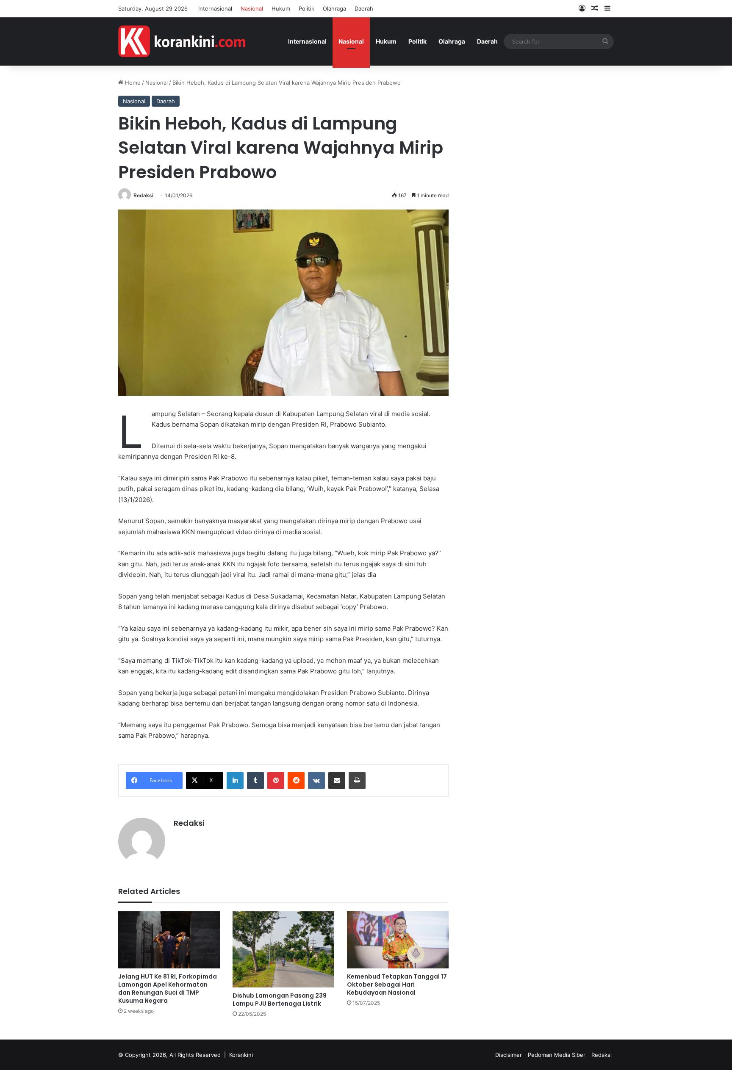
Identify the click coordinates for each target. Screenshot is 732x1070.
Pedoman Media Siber (556, 1054)
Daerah (364, 8)
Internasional (215, 8)
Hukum (281, 8)
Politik (306, 8)
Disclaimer (508, 1054)
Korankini (241, 1054)
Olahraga (334, 8)
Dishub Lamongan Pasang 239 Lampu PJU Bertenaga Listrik (280, 999)
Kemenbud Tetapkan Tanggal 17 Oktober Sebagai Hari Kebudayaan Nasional (397, 984)
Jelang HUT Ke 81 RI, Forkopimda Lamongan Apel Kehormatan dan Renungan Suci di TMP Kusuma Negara (167, 988)
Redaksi (143, 195)
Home (132, 82)
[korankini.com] (181, 41)
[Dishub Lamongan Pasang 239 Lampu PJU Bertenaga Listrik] (283, 949)
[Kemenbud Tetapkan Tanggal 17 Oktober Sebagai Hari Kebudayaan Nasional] (398, 939)
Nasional (252, 8)
